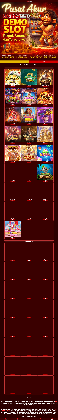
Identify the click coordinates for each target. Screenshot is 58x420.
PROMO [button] (6, 419)
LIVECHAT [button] (52, 419)
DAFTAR (14, 61)
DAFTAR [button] (29, 419)
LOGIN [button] (17, 419)
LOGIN (43, 61)
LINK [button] (40, 419)
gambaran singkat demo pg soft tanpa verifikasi (48, 396)
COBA (12, 86)
